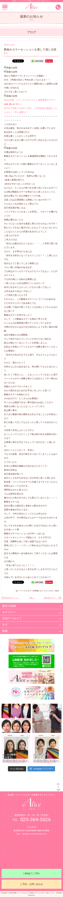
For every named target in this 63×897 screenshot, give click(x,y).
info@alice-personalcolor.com (34, 834)
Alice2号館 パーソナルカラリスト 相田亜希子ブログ (29, 100)
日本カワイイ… (12, 598)
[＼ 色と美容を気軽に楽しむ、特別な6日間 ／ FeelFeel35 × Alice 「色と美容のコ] (46, 718)
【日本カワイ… (50, 598)
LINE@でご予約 (31, 873)
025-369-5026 (35, 819)
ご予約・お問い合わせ (31, 884)
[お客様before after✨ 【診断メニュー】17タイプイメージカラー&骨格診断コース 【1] (16, 749)
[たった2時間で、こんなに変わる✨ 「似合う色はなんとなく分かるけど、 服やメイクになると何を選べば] (16, 718)
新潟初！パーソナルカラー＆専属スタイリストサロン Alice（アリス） (31, 1)
